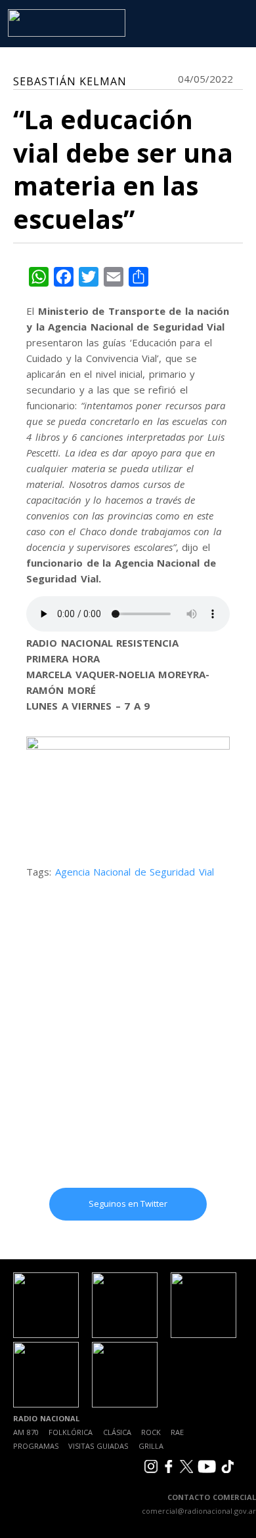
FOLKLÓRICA (71, 1432)
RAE (177, 1432)
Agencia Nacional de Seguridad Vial (134, 871)
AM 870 (26, 1432)
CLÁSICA (117, 1432)
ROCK (151, 1432)
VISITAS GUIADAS (98, 1446)
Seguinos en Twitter (128, 1203)
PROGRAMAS (35, 1446)
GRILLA (151, 1446)
